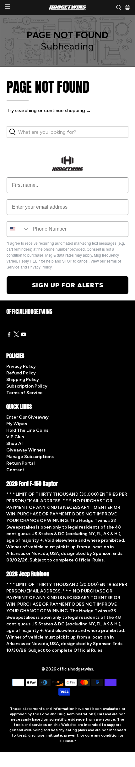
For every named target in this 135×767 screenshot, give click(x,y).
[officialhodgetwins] (67, 7)
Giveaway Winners (26, 450)
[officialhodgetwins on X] (16, 335)
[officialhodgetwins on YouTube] (23, 335)
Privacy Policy (21, 366)
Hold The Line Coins (27, 430)
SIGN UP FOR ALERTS (67, 285)
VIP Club (15, 437)
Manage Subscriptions (30, 456)
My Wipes (16, 423)
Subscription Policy (26, 386)
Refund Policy (21, 373)
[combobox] (18, 229)
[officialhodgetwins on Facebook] (9, 335)
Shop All (14, 443)
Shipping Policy (22, 379)
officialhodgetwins (75, 669)
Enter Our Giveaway (27, 417)
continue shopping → (67, 110)
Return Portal (20, 463)
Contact (15, 469)
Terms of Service (24, 392)
